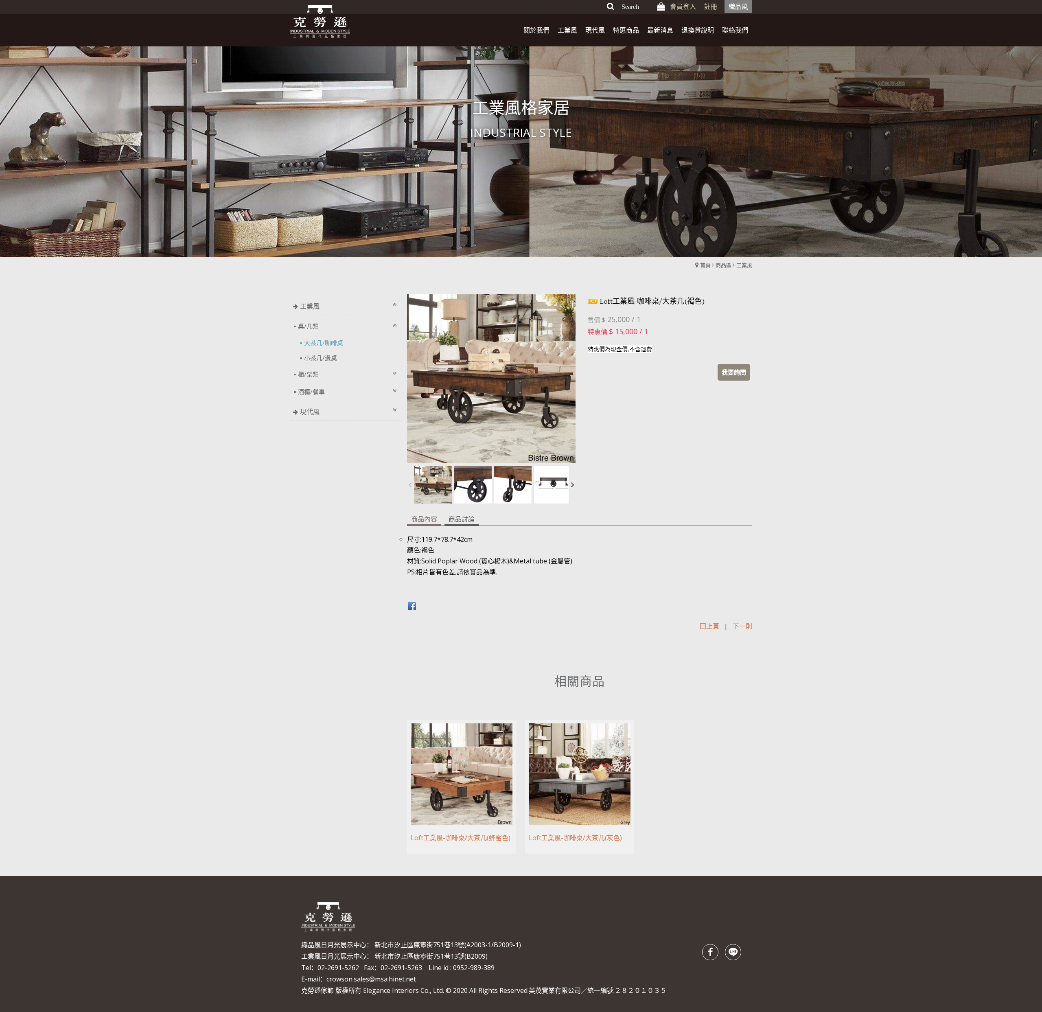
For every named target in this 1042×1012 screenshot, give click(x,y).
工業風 (744, 265)
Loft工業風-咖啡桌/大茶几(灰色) (575, 837)
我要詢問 (734, 372)
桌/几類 (308, 326)
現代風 (310, 411)
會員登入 (683, 6)
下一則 (742, 626)
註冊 (710, 6)
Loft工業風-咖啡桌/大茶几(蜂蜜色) (460, 837)
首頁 (705, 265)
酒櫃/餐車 (311, 392)
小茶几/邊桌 (320, 358)
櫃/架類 (308, 374)
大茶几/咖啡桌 (323, 343)
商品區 (723, 265)
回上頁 (709, 626)
